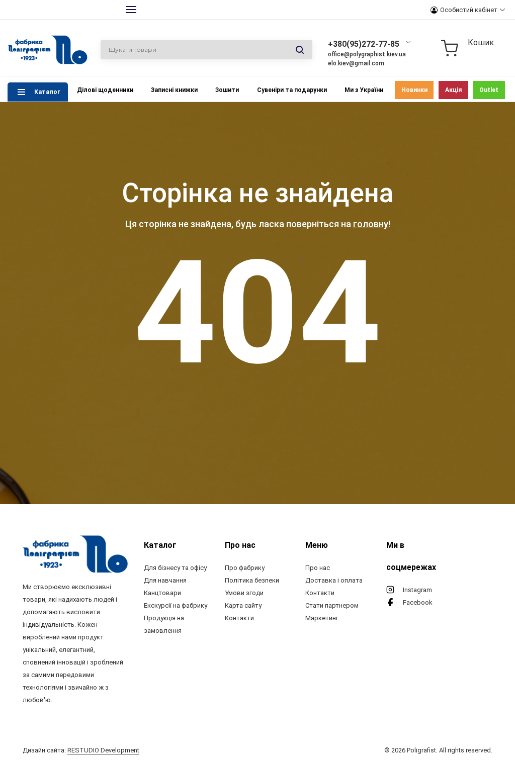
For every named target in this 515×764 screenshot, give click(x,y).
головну (370, 224)
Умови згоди (244, 593)
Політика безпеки (252, 580)
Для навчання (165, 580)
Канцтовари (162, 593)
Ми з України (364, 89)
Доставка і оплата (334, 580)
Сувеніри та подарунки (292, 89)
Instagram (417, 590)
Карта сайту (243, 605)
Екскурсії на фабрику (175, 605)
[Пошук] (299, 50)
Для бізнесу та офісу (175, 567)
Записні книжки (174, 89)
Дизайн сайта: (81, 750)
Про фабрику (245, 567)
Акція (453, 89)
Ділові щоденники (105, 89)
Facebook (418, 602)
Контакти (239, 618)
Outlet (488, 89)
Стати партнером (332, 605)
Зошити (227, 89)
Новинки (414, 89)
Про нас (317, 567)
